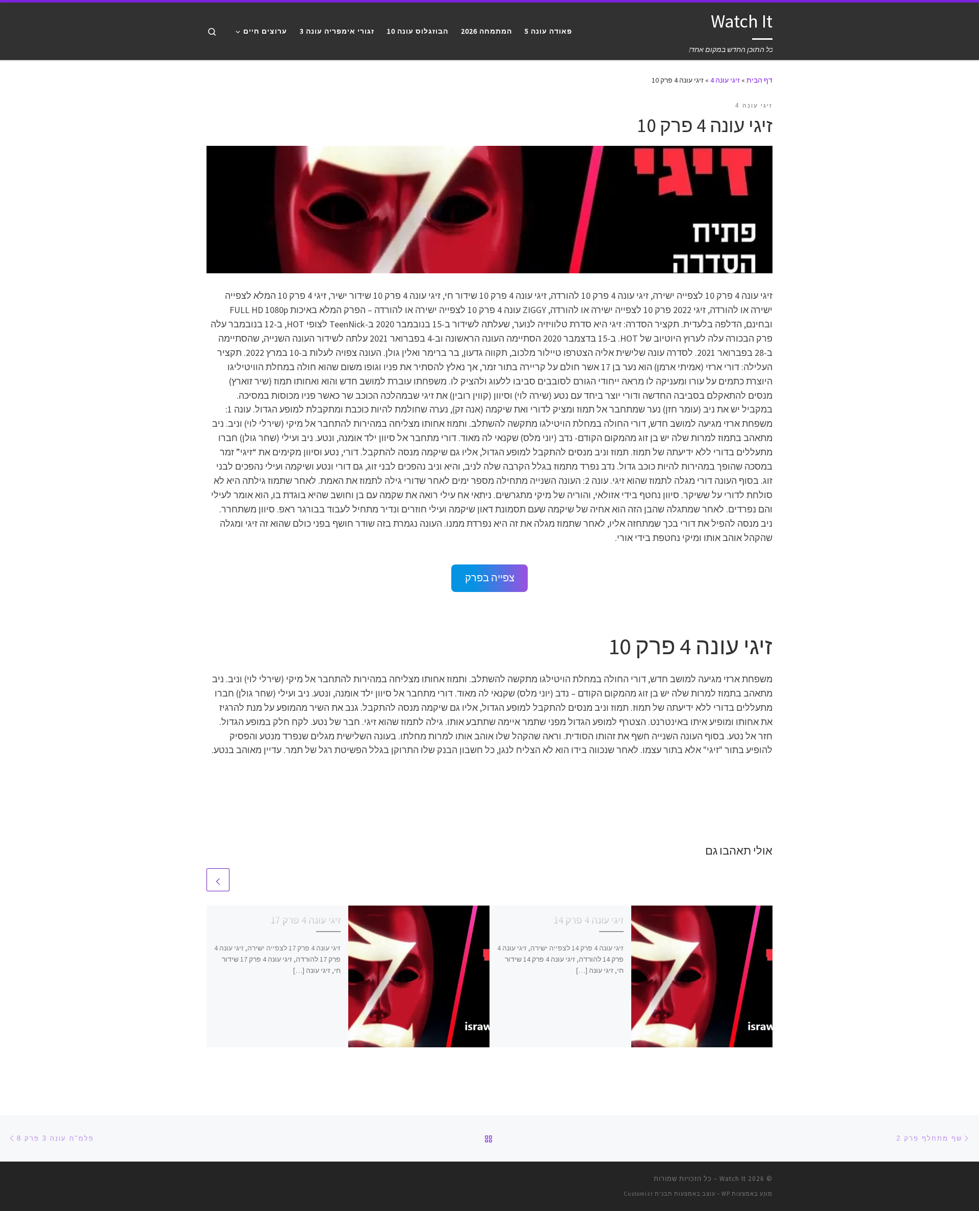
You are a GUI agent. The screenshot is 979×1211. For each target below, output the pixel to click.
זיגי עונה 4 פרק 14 (588, 920)
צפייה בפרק (489, 577)
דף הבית (759, 80)
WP (726, 1193)
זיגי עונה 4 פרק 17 (305, 920)
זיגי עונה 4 (725, 80)
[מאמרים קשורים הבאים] (218, 879)
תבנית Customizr (648, 1193)
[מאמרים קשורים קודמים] (242, 879)
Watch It (732, 1178)
